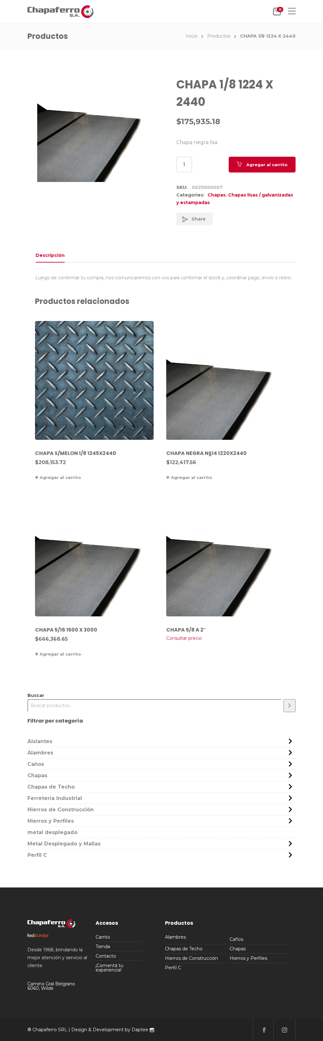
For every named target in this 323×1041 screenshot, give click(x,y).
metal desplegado (52, 832)
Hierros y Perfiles (50, 821)
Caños (35, 764)
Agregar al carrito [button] (60, 477)
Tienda (103, 946)
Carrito (103, 937)
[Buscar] (290, 705)
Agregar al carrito (267, 164)
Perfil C (37, 855)
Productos (218, 36)
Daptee (141, 1029)
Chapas (217, 195)
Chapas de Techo (51, 787)
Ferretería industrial (54, 798)
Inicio (191, 36)
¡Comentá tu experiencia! (109, 967)
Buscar (35, 695)
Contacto (106, 956)
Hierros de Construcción (60, 810)
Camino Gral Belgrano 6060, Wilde (51, 986)
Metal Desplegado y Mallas (64, 844)
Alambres (40, 753)
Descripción (50, 255)
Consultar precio (184, 638)
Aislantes (39, 741)
